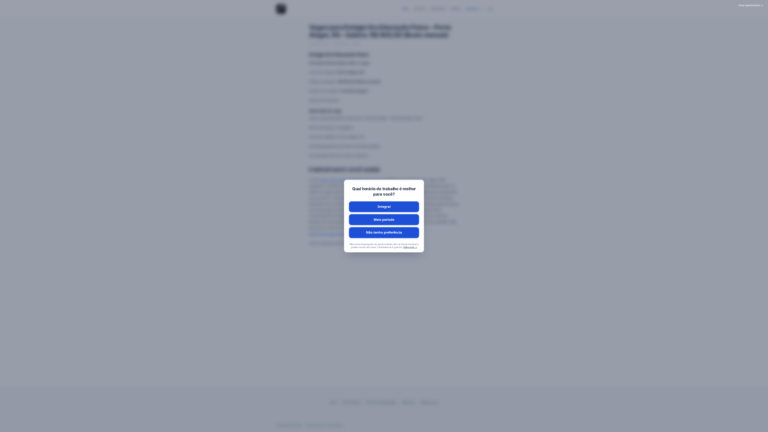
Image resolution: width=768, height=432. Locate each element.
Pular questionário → (751, 5)
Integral (384, 206)
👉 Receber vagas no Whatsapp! (387, 412)
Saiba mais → (410, 247)
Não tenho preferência (384, 232)
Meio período (384, 219)
